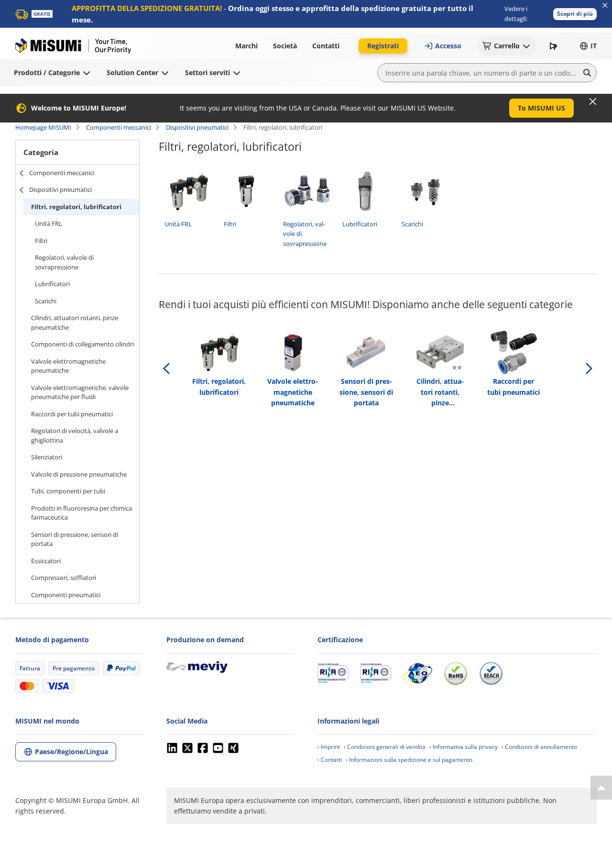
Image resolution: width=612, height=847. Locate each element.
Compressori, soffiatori (63, 577)
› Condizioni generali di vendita (385, 747)
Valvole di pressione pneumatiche (79, 474)
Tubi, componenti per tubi (68, 491)
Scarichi (45, 301)
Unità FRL (48, 223)
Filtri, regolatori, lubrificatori (76, 206)
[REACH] (491, 673)
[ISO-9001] (333, 673)
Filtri (41, 240)
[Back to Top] (601, 788)
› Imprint (328, 747)
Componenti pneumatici (65, 595)
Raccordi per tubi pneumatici (72, 414)
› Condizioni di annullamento (539, 747)
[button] (575, 14)
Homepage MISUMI (43, 127)
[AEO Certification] (417, 673)
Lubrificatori (52, 283)
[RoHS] (456, 673)
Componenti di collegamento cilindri (82, 344)
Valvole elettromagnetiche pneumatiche (68, 366)
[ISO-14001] (375, 673)
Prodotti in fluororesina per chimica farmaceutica (81, 513)
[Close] (593, 101)
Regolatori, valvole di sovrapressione (64, 262)
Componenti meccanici (118, 127)
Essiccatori (46, 561)
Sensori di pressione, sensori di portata (74, 539)
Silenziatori (46, 457)
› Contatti (329, 760)
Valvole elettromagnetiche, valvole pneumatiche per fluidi (80, 392)
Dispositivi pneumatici (197, 127)
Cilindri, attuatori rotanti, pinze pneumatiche (74, 322)
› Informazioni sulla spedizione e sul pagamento (409, 760)
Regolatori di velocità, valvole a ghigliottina (74, 435)
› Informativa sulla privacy (463, 747)
